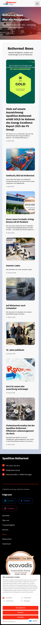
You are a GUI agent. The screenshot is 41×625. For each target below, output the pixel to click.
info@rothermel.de (13, 470)
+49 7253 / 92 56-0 (13, 466)
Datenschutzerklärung (9, 621)
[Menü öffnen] (37, 3)
